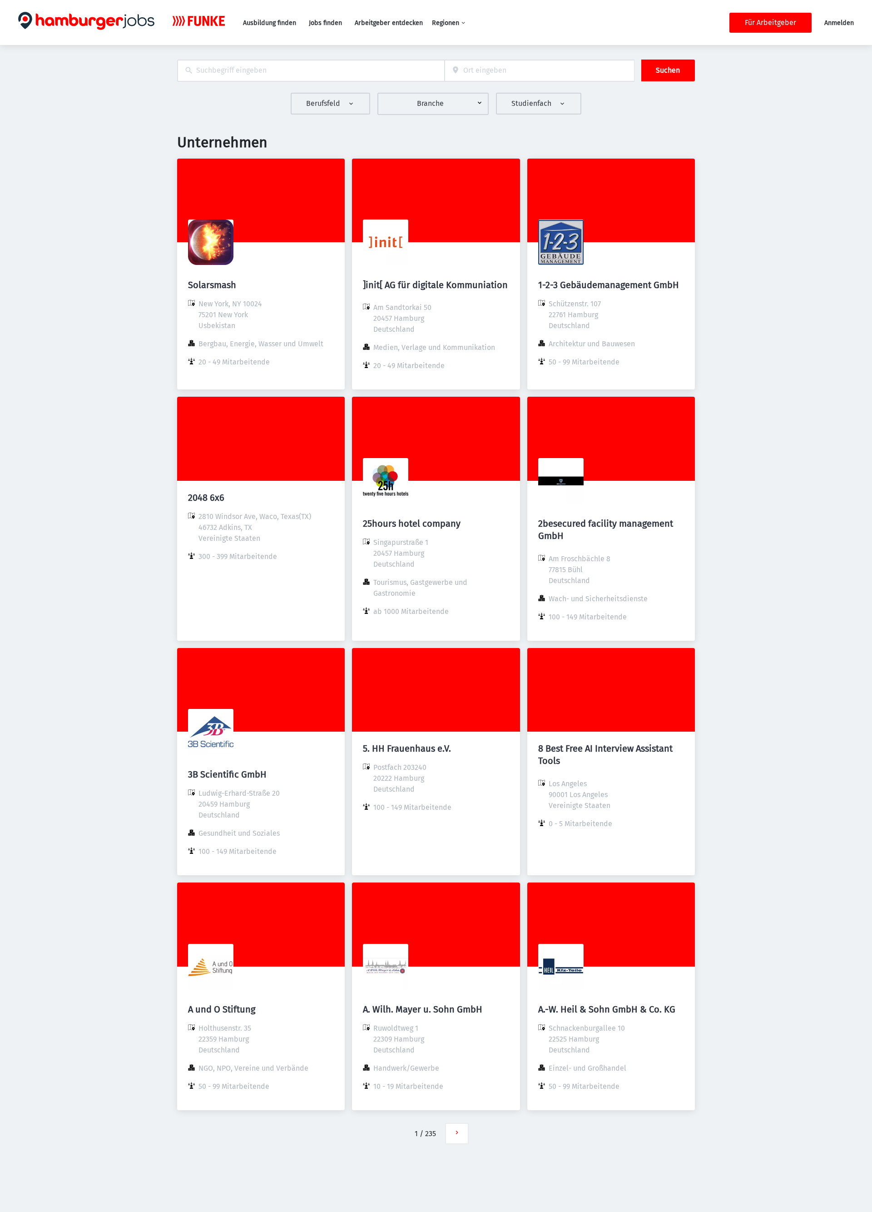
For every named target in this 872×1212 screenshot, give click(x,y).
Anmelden (839, 23)
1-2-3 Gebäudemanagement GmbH (608, 284)
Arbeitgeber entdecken (389, 23)
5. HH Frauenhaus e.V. (407, 748)
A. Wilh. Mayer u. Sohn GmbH (422, 1009)
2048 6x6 (206, 497)
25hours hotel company (412, 523)
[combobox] (311, 71)
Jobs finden (325, 23)
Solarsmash (212, 284)
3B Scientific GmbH (227, 774)
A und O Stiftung (221, 1009)
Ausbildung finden (269, 23)
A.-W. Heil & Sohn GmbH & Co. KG (606, 1009)
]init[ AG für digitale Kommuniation (435, 284)
